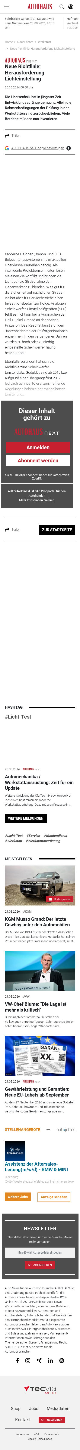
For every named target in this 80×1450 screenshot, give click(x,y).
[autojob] (66, 1129)
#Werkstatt (13, 841)
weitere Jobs (18, 1197)
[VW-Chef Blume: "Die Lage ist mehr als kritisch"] (40, 971)
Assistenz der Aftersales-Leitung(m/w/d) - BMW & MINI (36, 1166)
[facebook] (17, 1360)
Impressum (22, 1434)
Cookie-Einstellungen (40, 1439)
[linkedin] (50, 1360)
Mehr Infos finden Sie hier (36, 500)
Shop (15, 1408)
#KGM (27, 911)
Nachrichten (25, 42)
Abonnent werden (38, 461)
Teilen (16, 136)
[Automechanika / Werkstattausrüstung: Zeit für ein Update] (40, 743)
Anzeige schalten (54, 1197)
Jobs (33, 1408)
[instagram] (27, 1360)
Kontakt (22, 1419)
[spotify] (61, 1360)
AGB (36, 1434)
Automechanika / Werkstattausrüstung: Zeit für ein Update (39, 782)
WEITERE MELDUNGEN (25, 818)
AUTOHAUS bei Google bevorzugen (37, 148)
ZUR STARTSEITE (57, 530)
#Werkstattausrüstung (43, 841)
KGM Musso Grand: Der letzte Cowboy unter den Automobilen (37, 921)
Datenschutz (51, 1434)
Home (9, 42)
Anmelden (37, 447)
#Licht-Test (18, 717)
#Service (33, 836)
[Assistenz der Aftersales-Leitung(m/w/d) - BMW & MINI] (15, 1150)
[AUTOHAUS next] (21, 60)
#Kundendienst (55, 836)
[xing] (39, 1360)
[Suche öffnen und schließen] (60, 6)
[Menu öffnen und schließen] (7, 7)
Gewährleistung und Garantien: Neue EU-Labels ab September (37, 1091)
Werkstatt (44, 42)
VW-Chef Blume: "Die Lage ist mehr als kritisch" (35, 1006)
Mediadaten (58, 1408)
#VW (26, 996)
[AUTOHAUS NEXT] (37, 431)
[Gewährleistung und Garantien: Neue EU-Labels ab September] (40, 1056)
